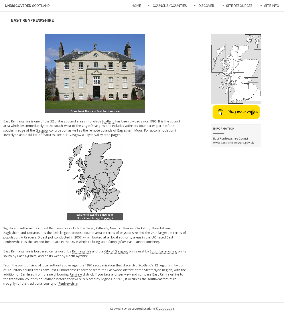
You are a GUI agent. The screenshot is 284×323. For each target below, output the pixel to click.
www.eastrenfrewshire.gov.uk (233, 143)
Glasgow (42, 130)
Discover (206, 6)
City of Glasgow (93, 125)
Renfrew (76, 274)
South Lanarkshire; (163, 251)
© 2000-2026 (165, 309)
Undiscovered (27, 6)
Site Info (271, 6)
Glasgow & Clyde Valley (86, 134)
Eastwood (114, 270)
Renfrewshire (81, 251)
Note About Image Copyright (95, 218)
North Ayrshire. (77, 256)
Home (136, 6)
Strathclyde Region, (158, 270)
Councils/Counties (170, 6)
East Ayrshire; (27, 256)
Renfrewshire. (68, 283)
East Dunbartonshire (142, 241)
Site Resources (239, 6)
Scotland (108, 121)
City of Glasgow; (116, 251)
